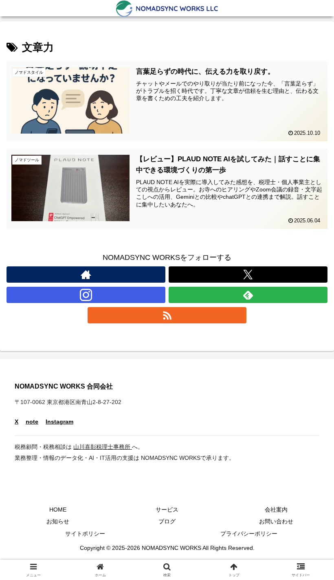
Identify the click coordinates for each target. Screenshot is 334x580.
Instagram (59, 421)
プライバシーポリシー (248, 533)
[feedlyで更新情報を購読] (248, 295)
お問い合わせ (276, 521)
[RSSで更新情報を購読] (167, 315)
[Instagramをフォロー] (86, 295)
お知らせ (57, 521)
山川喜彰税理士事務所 (102, 447)
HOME (57, 509)
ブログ (167, 521)
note (32, 421)
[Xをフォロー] (248, 274)
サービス (167, 509)
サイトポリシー (85, 533)
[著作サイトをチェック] (86, 274)
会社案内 (276, 509)
